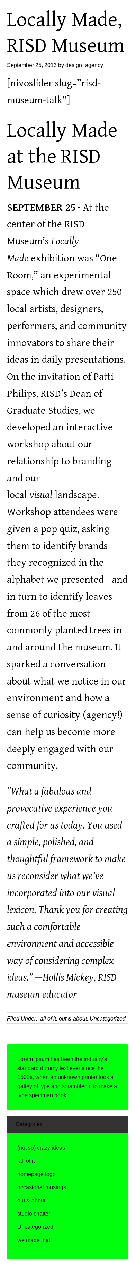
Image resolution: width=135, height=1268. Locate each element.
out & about (73, 1019)
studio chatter (33, 1214)
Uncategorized (108, 1019)
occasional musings (41, 1187)
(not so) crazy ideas (41, 1148)
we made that (33, 1240)
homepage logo (36, 1174)
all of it (47, 1019)
